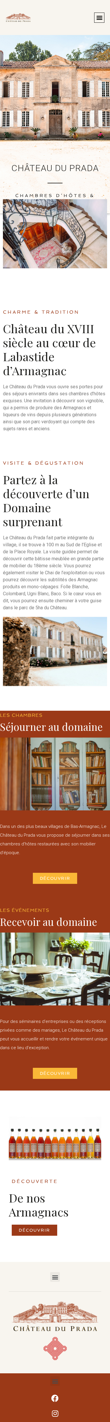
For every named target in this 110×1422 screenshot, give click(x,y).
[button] (99, 18)
